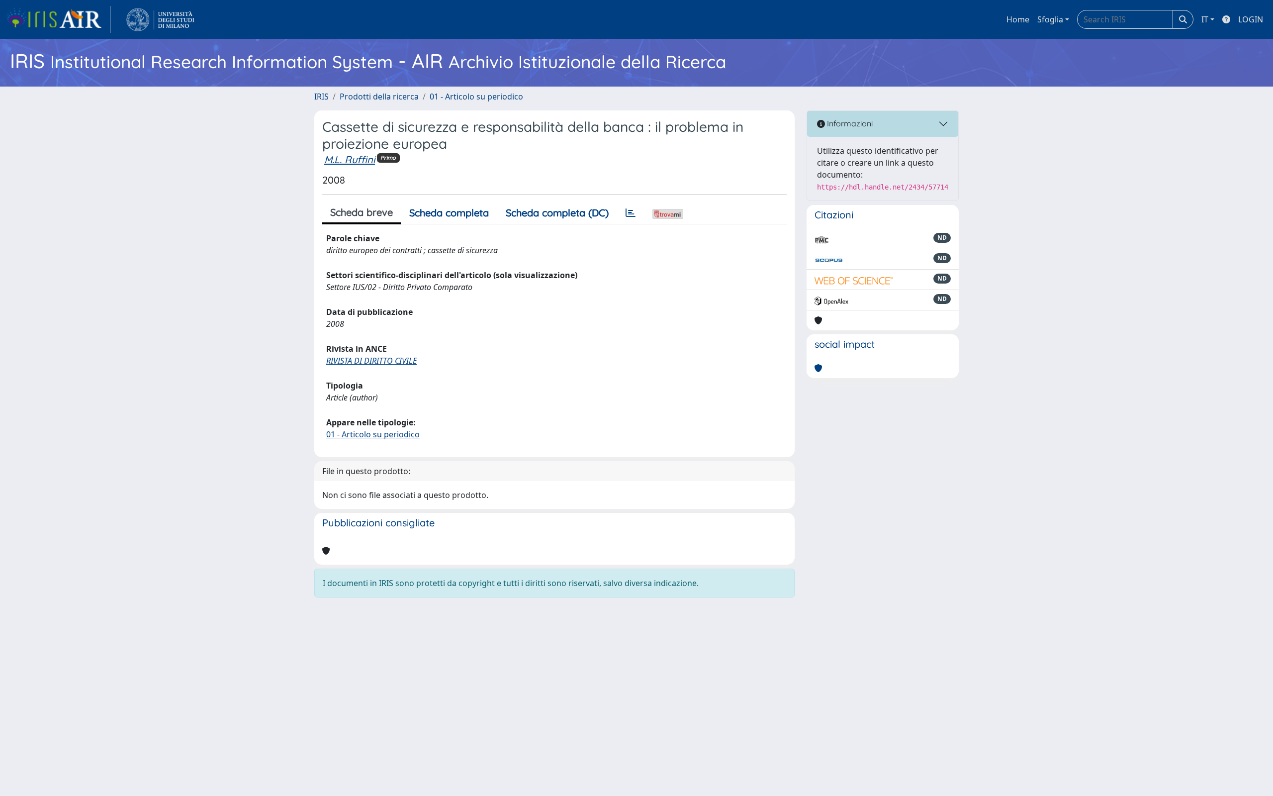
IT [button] (1204, 19)
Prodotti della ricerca (379, 96)
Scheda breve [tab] (361, 212)
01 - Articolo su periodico (476, 96)
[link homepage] (58, 19)
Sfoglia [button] (1050, 19)
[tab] (630, 212)
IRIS (321, 96)
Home (1017, 19)
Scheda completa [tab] (449, 212)
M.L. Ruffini (349, 159)
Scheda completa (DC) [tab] (557, 212)
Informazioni (849, 123)
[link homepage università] (160, 19)
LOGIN (1250, 19)
